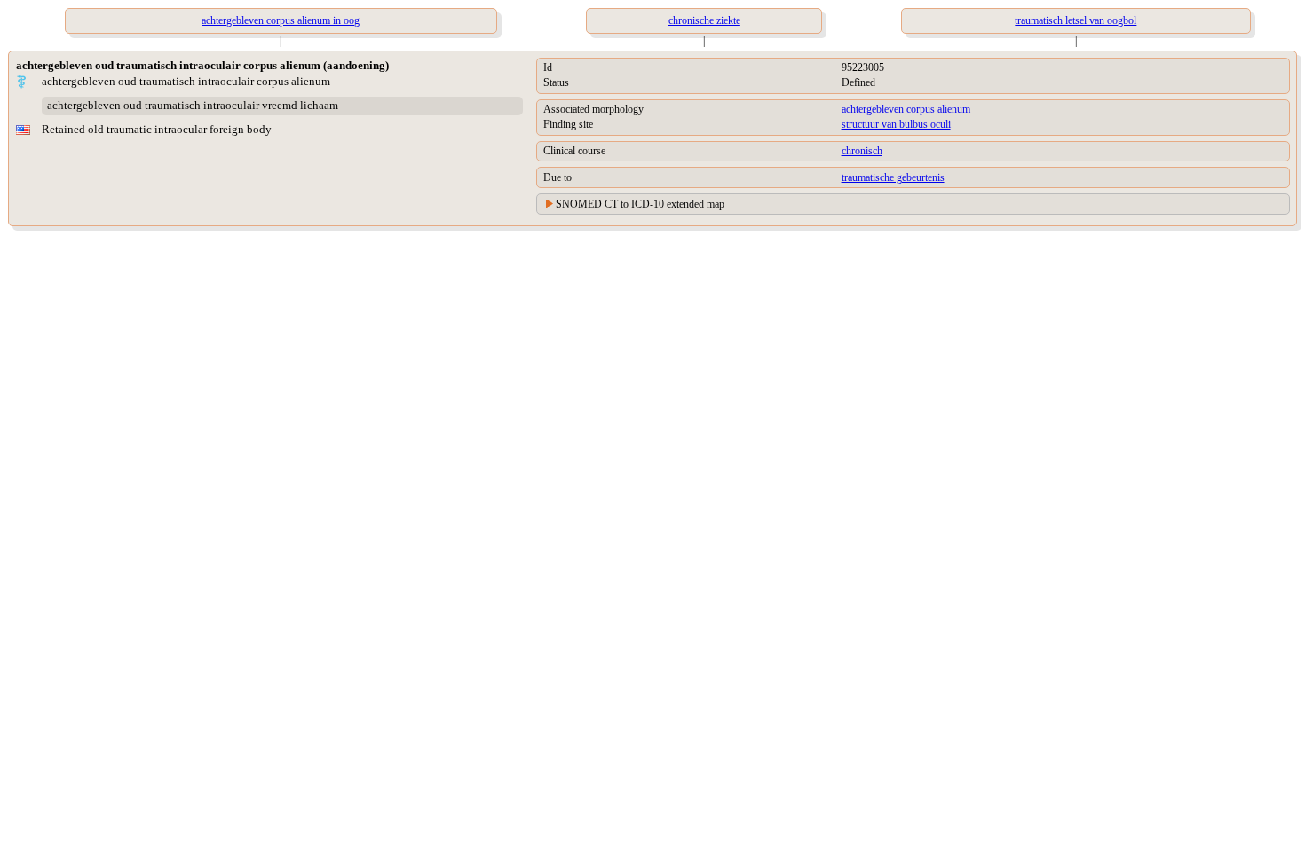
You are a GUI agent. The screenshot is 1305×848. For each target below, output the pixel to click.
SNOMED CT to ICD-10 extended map (640, 204)
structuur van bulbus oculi (896, 124)
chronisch (862, 151)
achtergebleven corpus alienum (906, 109)
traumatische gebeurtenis (893, 177)
